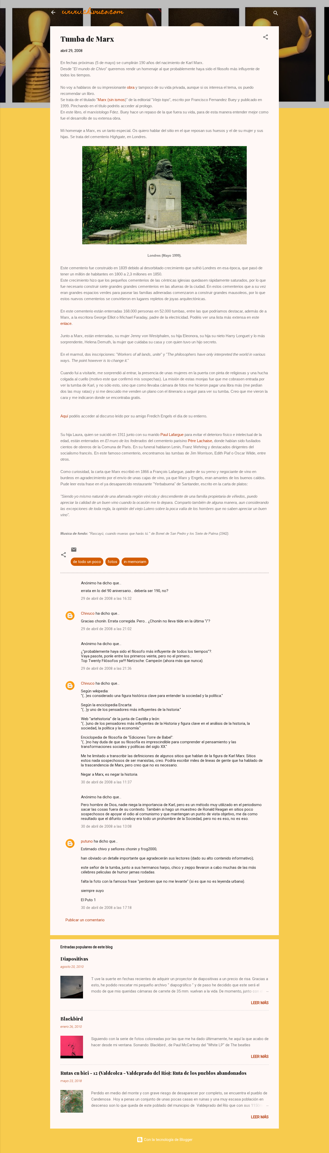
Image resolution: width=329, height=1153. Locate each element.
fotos (112, 561)
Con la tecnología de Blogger (168, 1139)
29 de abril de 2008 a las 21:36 (106, 668)
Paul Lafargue (172, 434)
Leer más (260, 1002)
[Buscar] (276, 14)
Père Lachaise (200, 441)
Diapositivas (74, 959)
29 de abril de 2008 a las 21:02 (106, 629)
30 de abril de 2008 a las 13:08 (106, 826)
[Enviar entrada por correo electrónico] (74, 551)
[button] (265, 38)
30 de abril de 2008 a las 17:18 (106, 907)
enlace (65, 323)
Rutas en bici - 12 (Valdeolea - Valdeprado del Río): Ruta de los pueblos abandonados (153, 1073)
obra (130, 87)
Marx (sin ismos (111, 99)
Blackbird (71, 1019)
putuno (87, 841)
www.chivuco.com (92, 12)
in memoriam (135, 561)
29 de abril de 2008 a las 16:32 (106, 598)
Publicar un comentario (85, 920)
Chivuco (88, 613)
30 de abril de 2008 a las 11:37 (106, 782)
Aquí (64, 416)
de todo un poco (87, 561)
